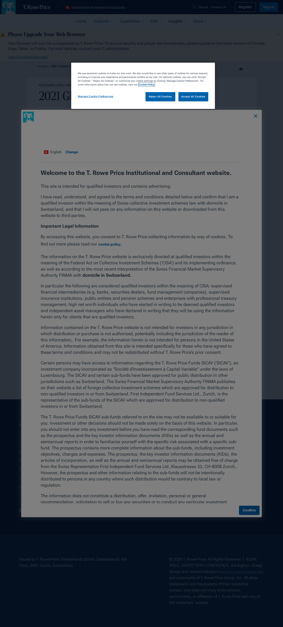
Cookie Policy (147, 84)
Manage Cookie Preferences (95, 96)
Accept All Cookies (193, 96)
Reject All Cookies (160, 96)
